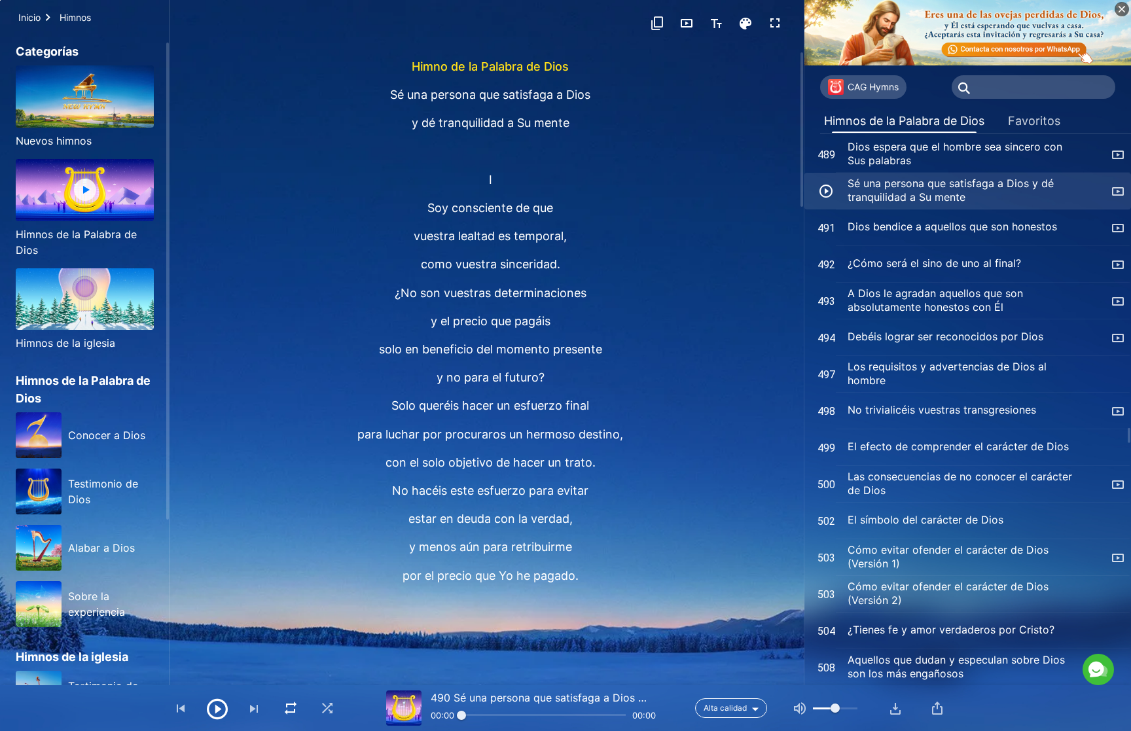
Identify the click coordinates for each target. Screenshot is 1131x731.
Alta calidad (725, 708)
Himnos (75, 17)
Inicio (29, 17)
